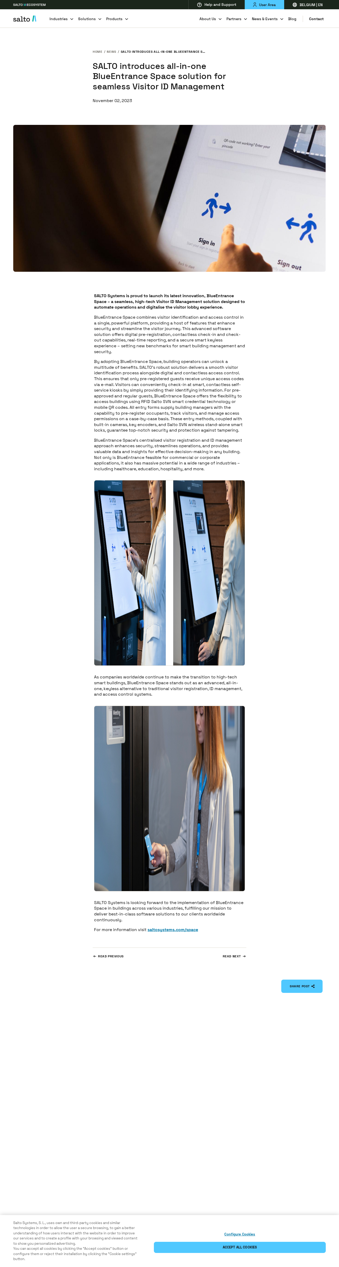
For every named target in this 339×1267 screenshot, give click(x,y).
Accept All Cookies (240, 1247)
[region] (169, 1241)
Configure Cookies (239, 1234)
